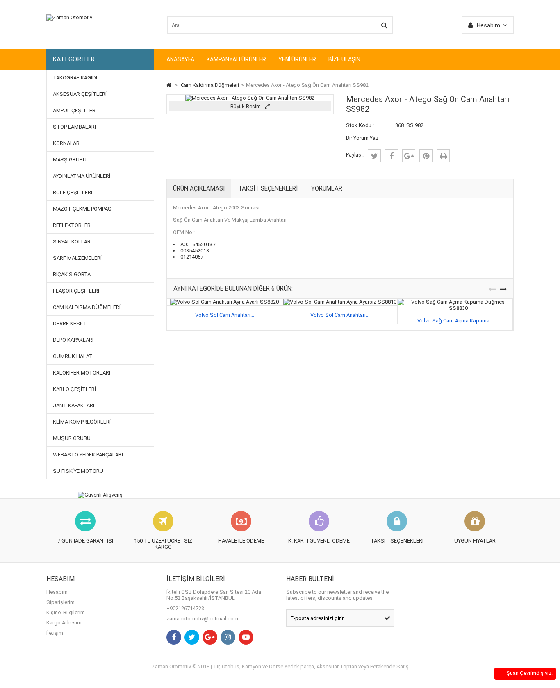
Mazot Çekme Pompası (83, 209)
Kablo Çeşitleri (74, 389)
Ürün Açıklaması (199, 188)
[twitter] (374, 155)
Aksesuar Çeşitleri (80, 94)
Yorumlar (326, 188)
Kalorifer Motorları (81, 373)
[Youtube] (246, 637)
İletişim (54, 633)
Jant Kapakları (73, 405)
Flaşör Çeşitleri (76, 291)
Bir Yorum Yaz (362, 138)
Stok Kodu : (360, 125)
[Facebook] (173, 637)
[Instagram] (228, 637)
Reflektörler (72, 225)
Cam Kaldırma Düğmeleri (87, 307)
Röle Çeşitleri (72, 192)
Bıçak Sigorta (72, 274)
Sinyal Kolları (72, 241)
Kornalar (66, 143)
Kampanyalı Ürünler (236, 59)
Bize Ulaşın (344, 59)
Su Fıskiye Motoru (78, 471)
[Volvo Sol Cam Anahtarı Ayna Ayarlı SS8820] (224, 302)
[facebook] (391, 155)
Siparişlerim (60, 602)
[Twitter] (191, 637)
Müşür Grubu (72, 438)
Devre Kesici (69, 323)
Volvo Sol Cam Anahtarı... (224, 315)
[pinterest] (426, 155)
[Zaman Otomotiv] (69, 17)
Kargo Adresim (64, 623)
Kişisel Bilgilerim (65, 612)
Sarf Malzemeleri (77, 258)
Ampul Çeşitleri (75, 110)
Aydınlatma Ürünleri (81, 176)
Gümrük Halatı (73, 356)
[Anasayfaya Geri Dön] (168, 85)
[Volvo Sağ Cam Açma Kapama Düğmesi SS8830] (455, 302)
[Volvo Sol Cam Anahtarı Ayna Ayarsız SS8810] (339, 302)
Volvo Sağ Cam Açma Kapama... (455, 321)
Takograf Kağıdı (75, 78)
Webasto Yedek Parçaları (88, 455)
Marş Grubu (70, 160)
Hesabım (57, 592)
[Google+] (210, 637)
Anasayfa (180, 59)
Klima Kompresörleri (82, 422)
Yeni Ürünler (297, 59)
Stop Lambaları (74, 127)
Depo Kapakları (73, 340)
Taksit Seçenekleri (268, 188)
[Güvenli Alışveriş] (100, 495)
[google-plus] (408, 155)
